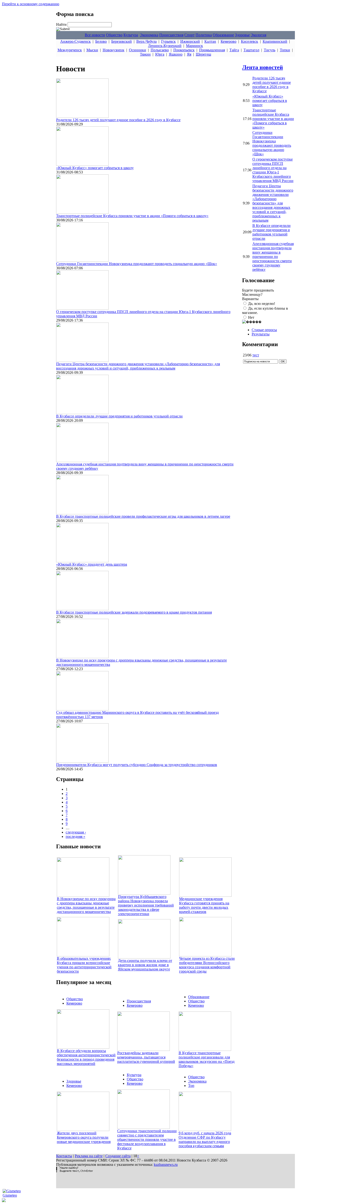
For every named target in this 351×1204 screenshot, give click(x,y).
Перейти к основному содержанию (30, 4)
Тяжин (145, 54)
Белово (101, 41)
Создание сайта (118, 1156)
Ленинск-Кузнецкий (164, 46)
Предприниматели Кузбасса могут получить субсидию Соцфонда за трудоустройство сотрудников (136, 765)
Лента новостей (262, 67)
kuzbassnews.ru (166, 1164)
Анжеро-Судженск (75, 41)
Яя (189, 54)
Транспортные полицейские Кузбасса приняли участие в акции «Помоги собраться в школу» (132, 216)
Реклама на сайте (89, 1156)
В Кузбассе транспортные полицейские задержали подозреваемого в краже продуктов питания (134, 612)
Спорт (189, 35)
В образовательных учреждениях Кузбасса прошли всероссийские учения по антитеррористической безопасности (84, 964)
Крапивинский (275, 41)
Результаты (261, 334)
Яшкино (175, 54)
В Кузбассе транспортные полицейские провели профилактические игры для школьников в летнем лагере (143, 516)
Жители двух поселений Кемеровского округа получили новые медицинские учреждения (84, 1137)
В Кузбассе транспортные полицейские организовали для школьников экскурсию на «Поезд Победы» (206, 1059)
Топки (285, 50)
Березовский (121, 41)
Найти (62, 24)
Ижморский (190, 41)
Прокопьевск (184, 50)
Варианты (250, 299)
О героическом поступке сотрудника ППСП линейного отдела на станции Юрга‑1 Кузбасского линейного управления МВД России (272, 170)
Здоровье (242, 35)
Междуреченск (70, 50)
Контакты (64, 1156)
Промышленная (212, 50)
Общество (114, 35)
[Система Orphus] (74, 1171)
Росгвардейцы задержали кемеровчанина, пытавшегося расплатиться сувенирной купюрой (146, 1057)
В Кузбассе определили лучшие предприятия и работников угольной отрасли (119, 416)
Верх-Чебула (146, 41)
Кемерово (228, 41)
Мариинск (194, 46)
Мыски (92, 50)
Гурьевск (168, 41)
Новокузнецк (113, 50)
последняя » (75, 836)
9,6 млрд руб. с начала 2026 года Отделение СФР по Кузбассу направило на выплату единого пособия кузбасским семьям (205, 1139)
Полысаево (160, 50)
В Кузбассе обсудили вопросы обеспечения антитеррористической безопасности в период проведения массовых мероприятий (86, 1057)
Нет (251, 317)
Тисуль (269, 50)
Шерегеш (203, 54)
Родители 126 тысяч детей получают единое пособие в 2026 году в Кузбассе (118, 120)
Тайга (234, 50)
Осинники (137, 50)
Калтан (210, 41)
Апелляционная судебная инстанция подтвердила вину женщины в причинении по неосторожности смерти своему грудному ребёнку (273, 256)
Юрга (159, 54)
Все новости (95, 35)
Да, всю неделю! (261, 304)
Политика (204, 35)
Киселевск (249, 41)
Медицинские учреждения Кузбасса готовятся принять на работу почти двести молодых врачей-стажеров (204, 905)
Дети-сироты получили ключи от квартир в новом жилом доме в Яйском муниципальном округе (145, 965)
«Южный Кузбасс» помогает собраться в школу (95, 168)
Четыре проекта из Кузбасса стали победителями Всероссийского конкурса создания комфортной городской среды (207, 964)
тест (255, 355)
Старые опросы (264, 330)
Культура (130, 35)
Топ (191, 1086)
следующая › (76, 832)
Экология (258, 35)
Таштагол (251, 50)
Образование (223, 35)
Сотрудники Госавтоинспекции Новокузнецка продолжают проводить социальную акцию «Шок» (136, 264)
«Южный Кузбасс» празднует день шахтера (91, 564)
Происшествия (171, 35)
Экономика (149, 35)
